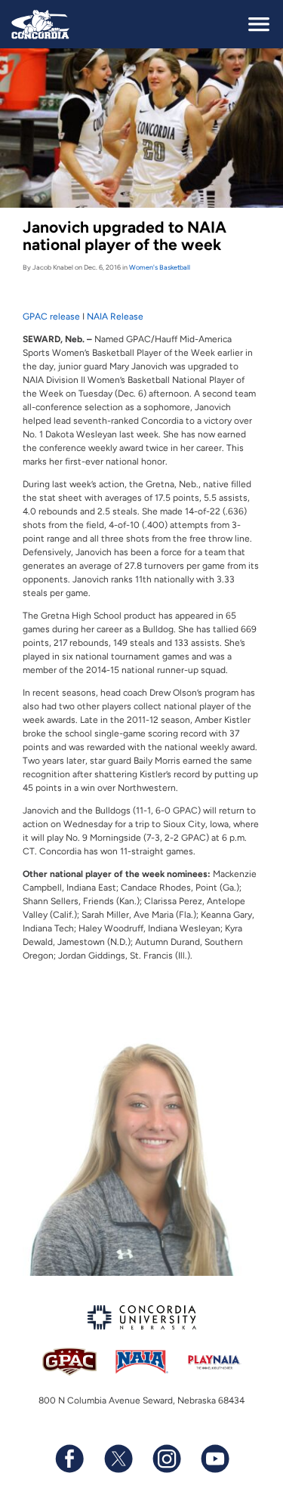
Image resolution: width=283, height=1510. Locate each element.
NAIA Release (115, 316)
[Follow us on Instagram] (166, 1458)
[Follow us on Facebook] (69, 1458)
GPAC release (51, 316)
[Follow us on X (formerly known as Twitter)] (118, 1458)
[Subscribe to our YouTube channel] (214, 1458)
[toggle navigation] (259, 24)
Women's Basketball (159, 267)
